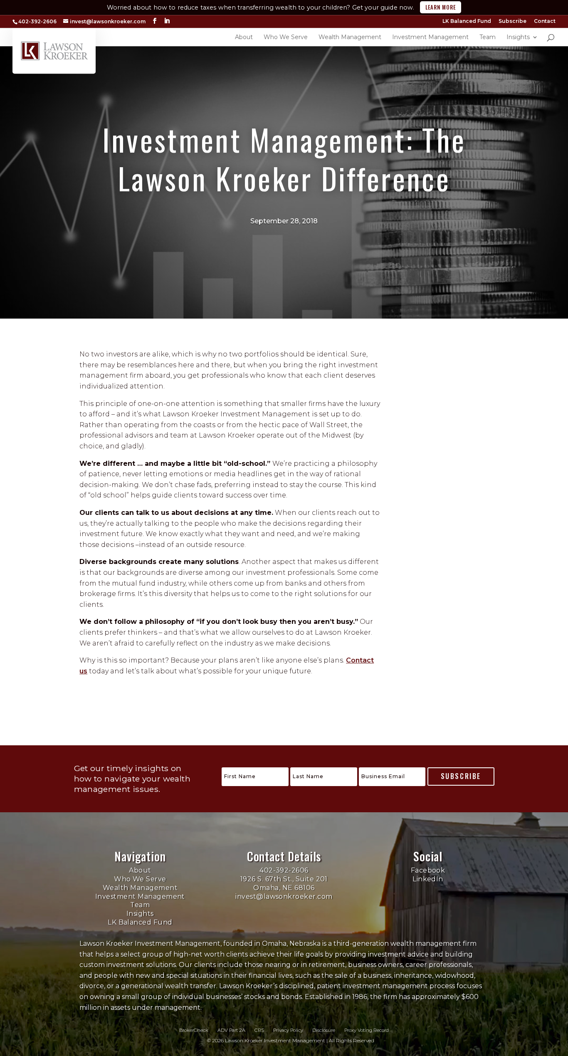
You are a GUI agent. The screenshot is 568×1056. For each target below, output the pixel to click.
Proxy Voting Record (366, 1030)
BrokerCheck (193, 1030)
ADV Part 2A (231, 1030)
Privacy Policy (288, 1030)
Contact (545, 21)
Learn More (440, 7)
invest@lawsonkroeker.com (284, 896)
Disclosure (323, 1030)
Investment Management (140, 896)
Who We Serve (140, 879)
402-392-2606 (284, 870)
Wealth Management (140, 888)
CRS (259, 1030)
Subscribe (512, 21)
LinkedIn (427, 879)
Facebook (428, 870)
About (140, 870)
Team (140, 905)
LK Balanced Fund (466, 21)
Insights (140, 914)
